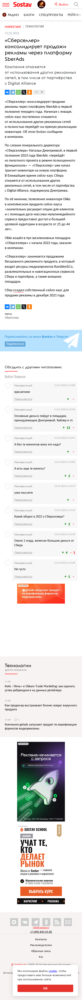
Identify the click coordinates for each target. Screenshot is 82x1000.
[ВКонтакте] (7, 92)
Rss (41, 957)
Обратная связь (41, 951)
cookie (53, 971)
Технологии (18, 665)
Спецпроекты (51, 15)
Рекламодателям (41, 945)
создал (18, 290)
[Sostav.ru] (24, 4)
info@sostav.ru (41, 927)
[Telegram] (12, 92)
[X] (23, 92)
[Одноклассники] (29, 92)
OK (45, 988)
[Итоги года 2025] (45, 4)
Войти (9, 376)
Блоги (29, 15)
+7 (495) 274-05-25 (41, 931)
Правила (19, 376)
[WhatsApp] (18, 92)
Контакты (41, 939)
